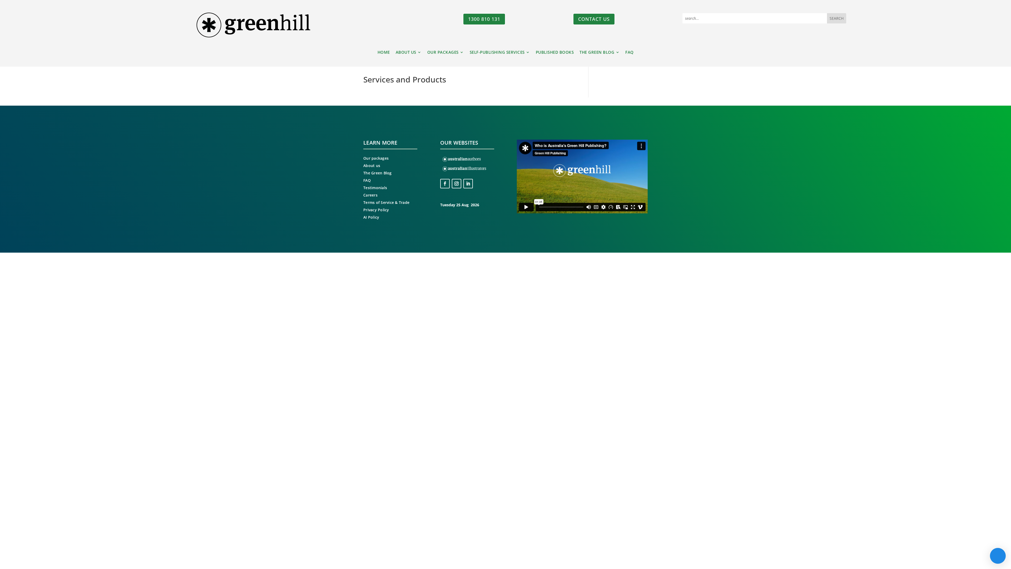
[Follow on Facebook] (445, 183)
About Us (406, 52)
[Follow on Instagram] (456, 183)
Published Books (555, 52)
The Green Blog (596, 52)
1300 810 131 (484, 19)
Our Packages (443, 52)
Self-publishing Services (497, 52)
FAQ (629, 52)
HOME (384, 52)
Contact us (594, 19)
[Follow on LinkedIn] (468, 183)
